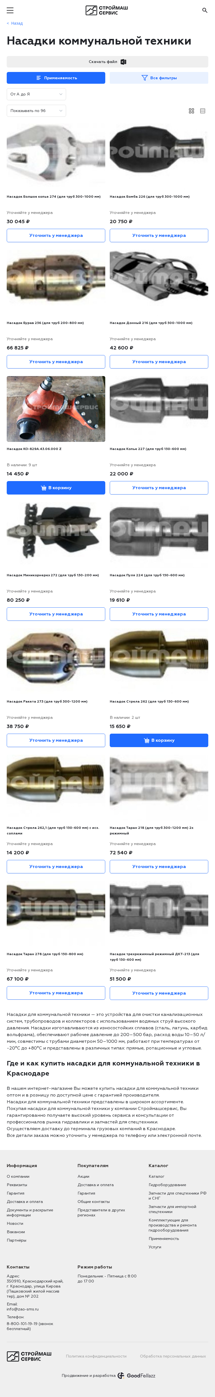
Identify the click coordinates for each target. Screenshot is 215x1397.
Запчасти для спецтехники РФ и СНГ (178, 1196)
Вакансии (16, 1232)
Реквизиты (17, 1185)
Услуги (155, 1247)
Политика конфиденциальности (96, 1356)
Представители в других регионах (101, 1213)
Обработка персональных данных (173, 1356)
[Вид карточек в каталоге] (191, 110)
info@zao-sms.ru (23, 1309)
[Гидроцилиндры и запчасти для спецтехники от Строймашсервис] (107, 10)
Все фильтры (163, 78)
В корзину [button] (59, 488)
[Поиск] (205, 10)
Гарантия (15, 1193)
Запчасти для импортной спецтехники (172, 1209)
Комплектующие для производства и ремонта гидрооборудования (173, 1225)
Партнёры (16, 1240)
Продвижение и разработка (89, 1375)
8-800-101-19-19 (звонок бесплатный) (30, 1326)
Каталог (156, 1176)
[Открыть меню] (10, 10)
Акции (83, 1176)
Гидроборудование (167, 1185)
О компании (18, 1176)
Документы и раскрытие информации (30, 1213)
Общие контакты (94, 1201)
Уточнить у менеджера (56, 235)
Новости (15, 1223)
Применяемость (60, 78)
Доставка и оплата (25, 1201)
